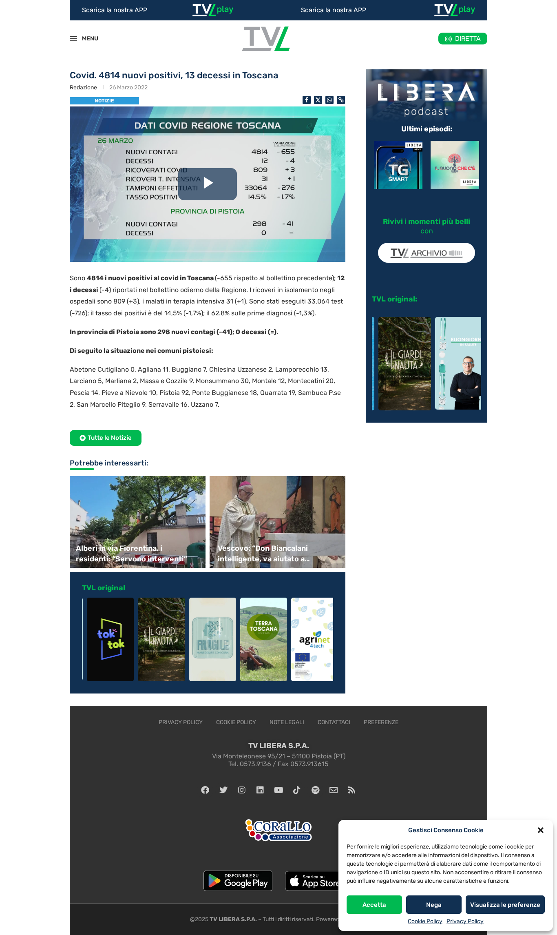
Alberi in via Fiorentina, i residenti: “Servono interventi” (131, 553)
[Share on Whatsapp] (329, 100)
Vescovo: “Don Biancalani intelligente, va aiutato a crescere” (263, 554)
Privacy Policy (465, 921)
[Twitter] (223, 790)
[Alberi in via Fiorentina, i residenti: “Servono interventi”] (137, 522)
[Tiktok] (297, 790)
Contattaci (334, 722)
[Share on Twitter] (318, 100)
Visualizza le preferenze (505, 904)
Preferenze (381, 722)
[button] (541, 830)
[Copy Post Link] (341, 100)
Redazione (83, 87)
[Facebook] (205, 790)
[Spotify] (315, 790)
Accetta (374, 904)
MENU (85, 38)
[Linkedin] (260, 790)
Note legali (287, 722)
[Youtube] (278, 790)
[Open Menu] (73, 38)
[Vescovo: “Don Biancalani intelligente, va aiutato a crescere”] (278, 522)
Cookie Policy (425, 921)
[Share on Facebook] (307, 100)
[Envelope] (333, 790)
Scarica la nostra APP (114, 10)
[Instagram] (242, 790)
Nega (434, 904)
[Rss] (352, 790)
